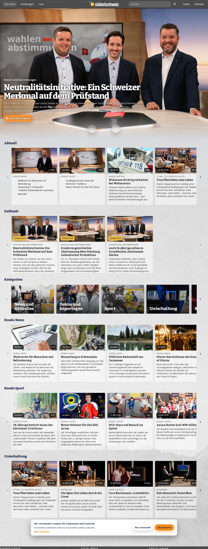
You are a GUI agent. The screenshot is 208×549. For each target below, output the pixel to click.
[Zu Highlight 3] (105, 129)
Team (186, 4)
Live (41, 4)
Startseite (9, 4)
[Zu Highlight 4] (108, 129)
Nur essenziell (142, 527)
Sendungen (27, 4)
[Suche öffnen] (175, 4)
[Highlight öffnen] (104, 73)
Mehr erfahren (42, 531)
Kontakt (199, 4)
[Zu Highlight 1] (100, 129)
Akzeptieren (164, 527)
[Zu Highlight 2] (102, 129)
